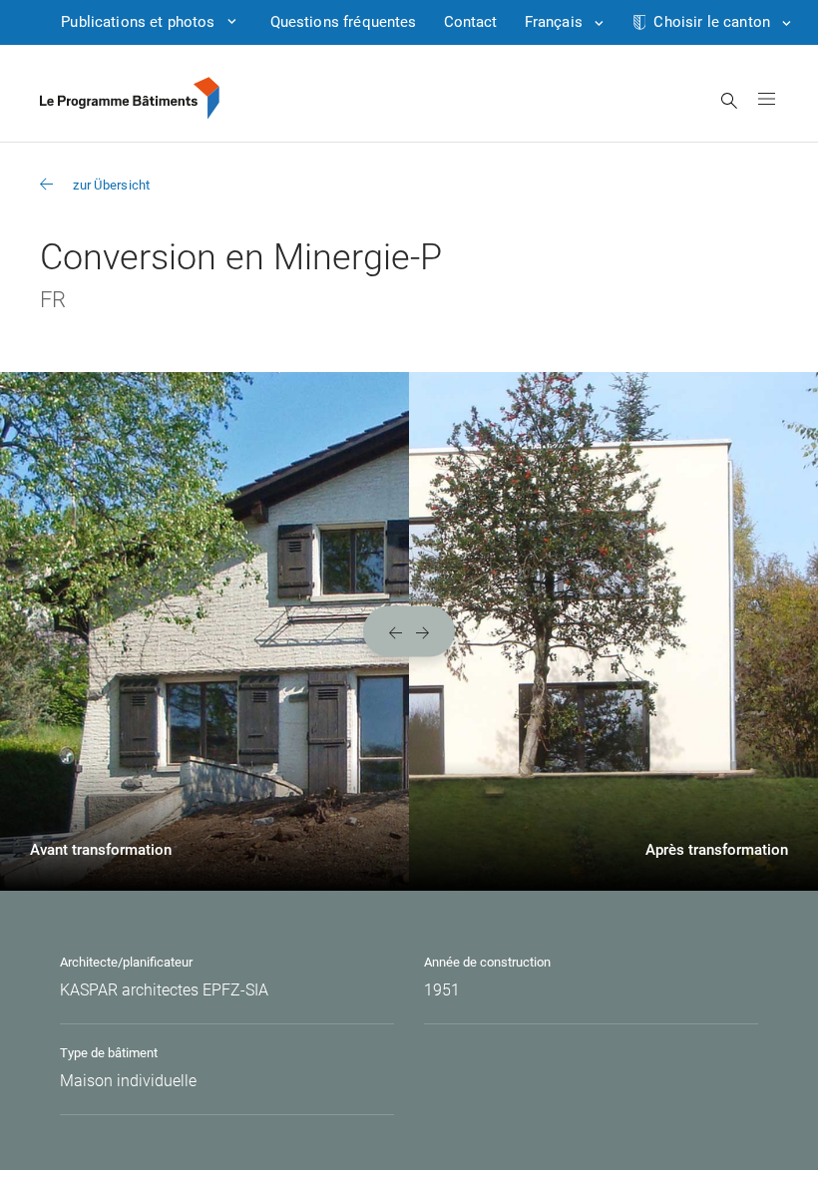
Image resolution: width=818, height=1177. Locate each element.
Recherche (729, 101)
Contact (471, 22)
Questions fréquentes (343, 22)
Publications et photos (137, 22)
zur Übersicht (111, 185)
